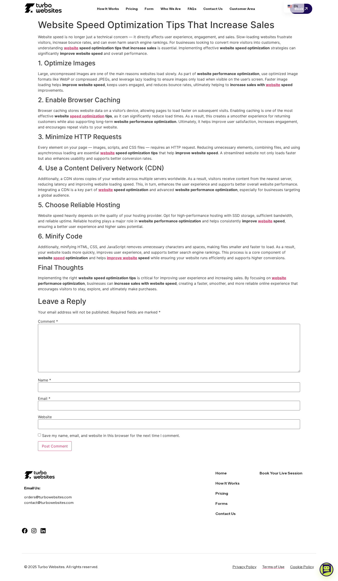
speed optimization (87, 116)
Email (44, 398)
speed (59, 258)
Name (44, 380)
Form (149, 9)
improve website (122, 258)
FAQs (192, 9)
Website (45, 417)
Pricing (132, 9)
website (71, 48)
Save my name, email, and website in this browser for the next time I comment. (111, 435)
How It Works (108, 9)
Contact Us (213, 9)
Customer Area (242, 9)
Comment (48, 321)
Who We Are (170, 9)
